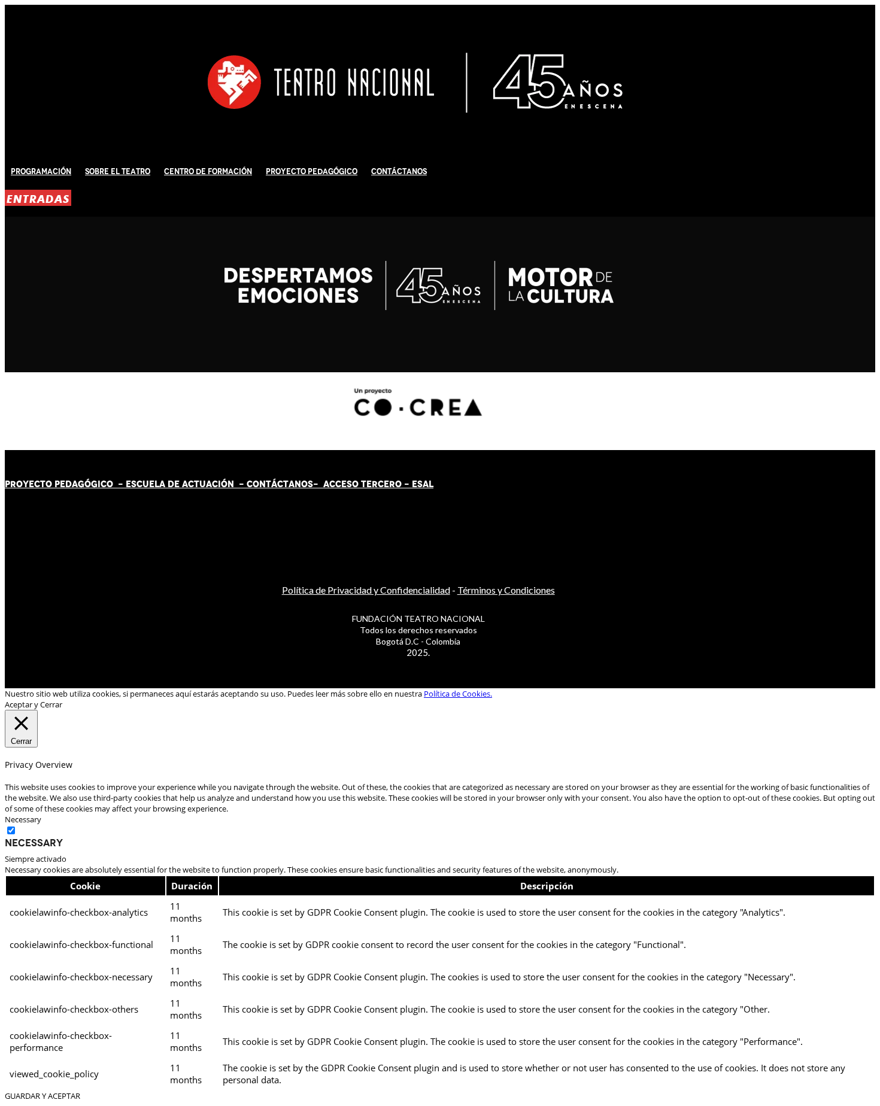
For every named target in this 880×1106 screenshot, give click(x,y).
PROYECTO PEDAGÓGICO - (65, 484)
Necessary (34, 843)
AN (295, 484)
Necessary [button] (23, 819)
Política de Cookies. (458, 693)
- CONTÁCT (261, 484)
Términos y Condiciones (506, 589)
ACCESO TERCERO (363, 484)
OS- (311, 484)
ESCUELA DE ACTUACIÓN (180, 484)
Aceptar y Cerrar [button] (33, 704)
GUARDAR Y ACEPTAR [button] (42, 1095)
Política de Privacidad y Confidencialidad (366, 589)
